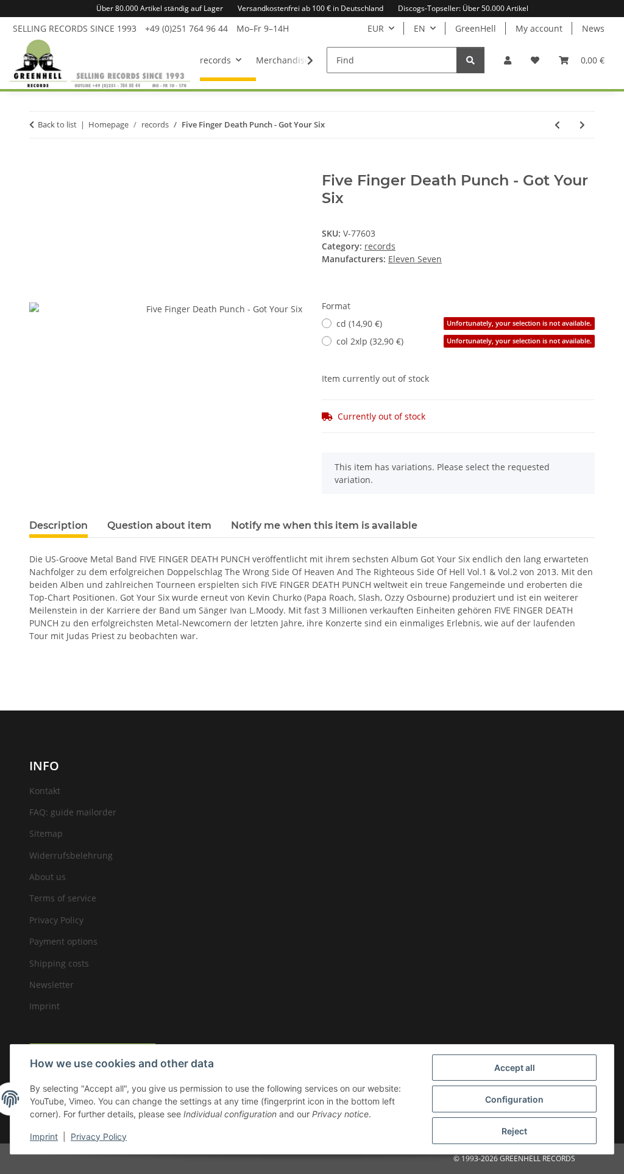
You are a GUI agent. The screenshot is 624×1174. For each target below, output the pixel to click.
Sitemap (46, 833)
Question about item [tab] (159, 525)
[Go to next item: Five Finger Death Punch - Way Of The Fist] (582, 125)
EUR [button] (375, 28)
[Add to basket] (39, 165)
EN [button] (419, 28)
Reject (514, 1131)
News (593, 28)
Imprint (44, 1136)
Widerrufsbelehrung (71, 855)
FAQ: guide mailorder (72, 812)
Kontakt (44, 790)
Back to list (57, 124)
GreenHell (475, 28)
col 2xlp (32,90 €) (464, 341)
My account (539, 28)
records (379, 246)
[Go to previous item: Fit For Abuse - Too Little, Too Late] (557, 125)
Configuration (514, 1099)
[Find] (470, 60)
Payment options (63, 941)
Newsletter (51, 984)
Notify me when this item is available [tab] (324, 525)
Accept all (514, 1067)
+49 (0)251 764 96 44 (186, 28)
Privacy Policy (99, 1136)
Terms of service (62, 898)
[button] (507, 60)
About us (47, 876)
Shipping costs (59, 963)
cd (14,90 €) (464, 323)
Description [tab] (58, 525)
